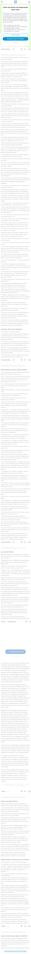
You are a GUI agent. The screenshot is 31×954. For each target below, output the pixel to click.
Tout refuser (15, 42)
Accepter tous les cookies (15, 39)
